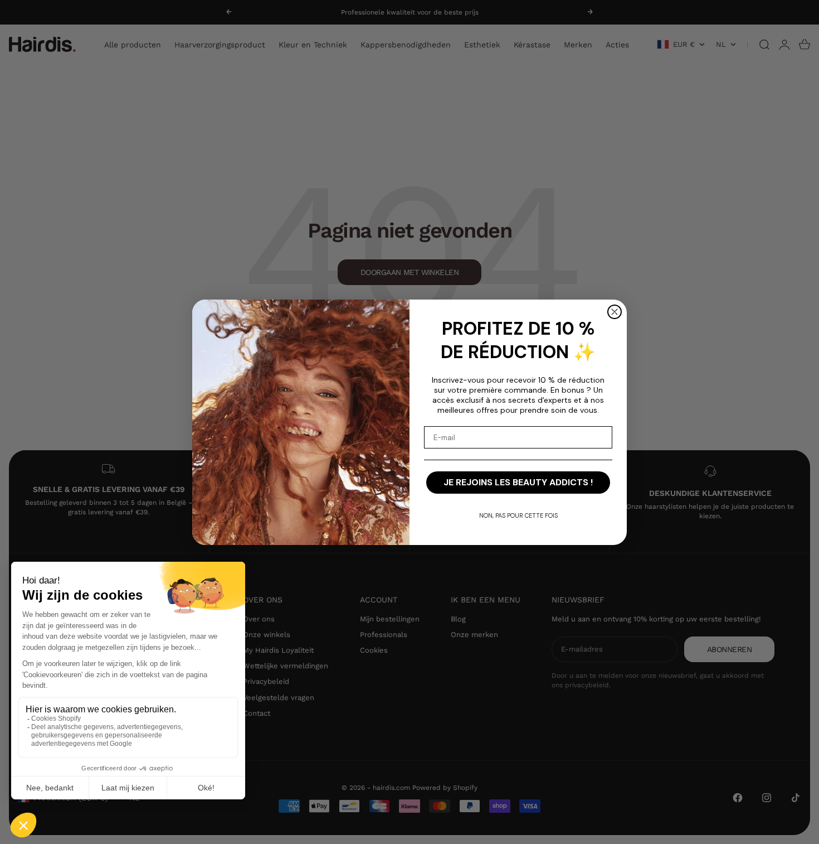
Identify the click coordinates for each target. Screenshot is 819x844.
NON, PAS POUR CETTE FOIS (518, 515)
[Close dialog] (614, 312)
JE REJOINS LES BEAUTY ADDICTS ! (518, 482)
